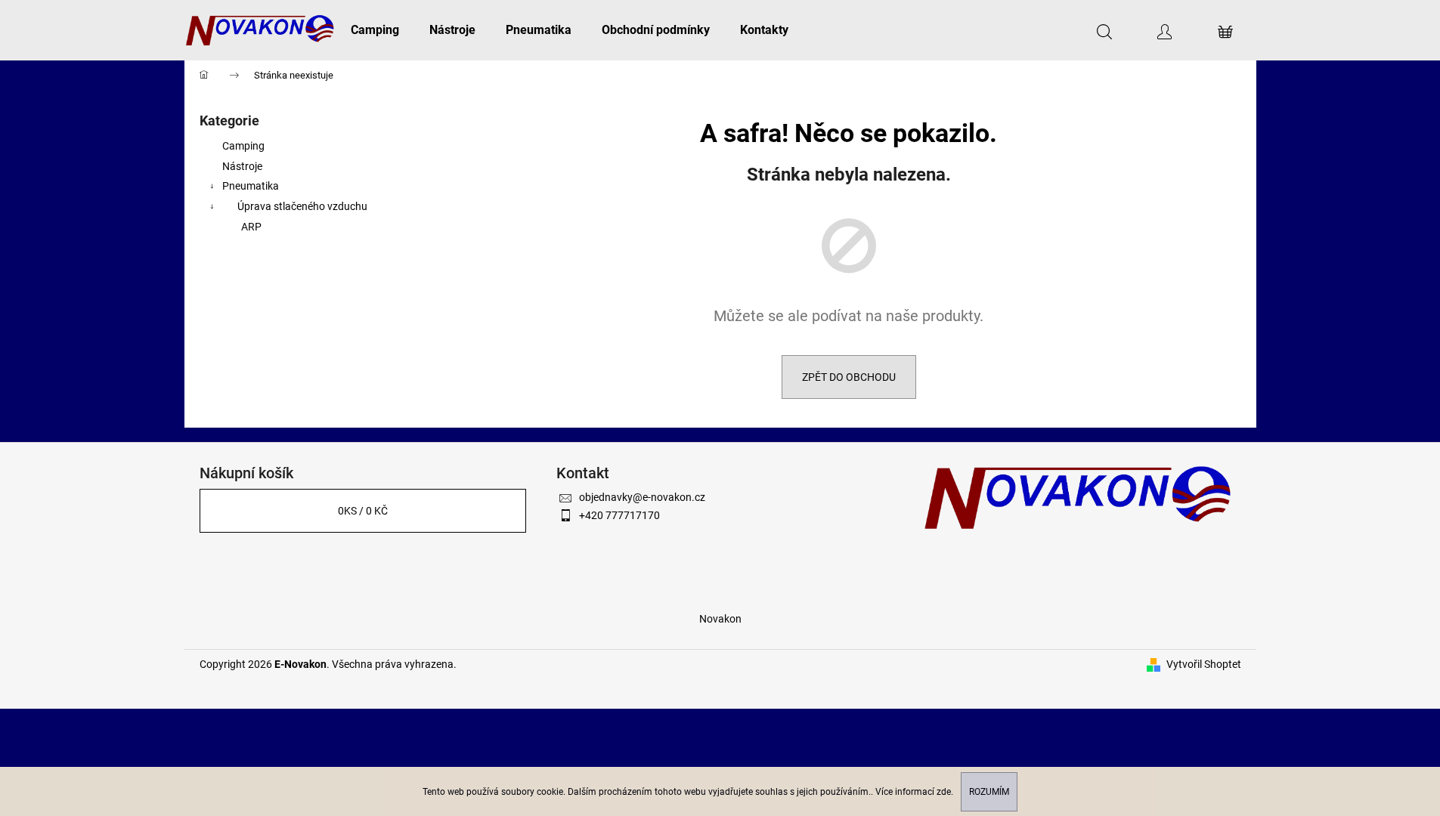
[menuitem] (375, 30)
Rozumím (989, 792)
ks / (363, 511)
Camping (243, 146)
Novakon (720, 619)
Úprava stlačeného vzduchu (302, 206)
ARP (251, 227)
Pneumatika (250, 186)
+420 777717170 (619, 515)
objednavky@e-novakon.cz (642, 497)
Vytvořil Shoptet (1203, 664)
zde (944, 792)
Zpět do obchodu (849, 377)
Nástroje (242, 166)
